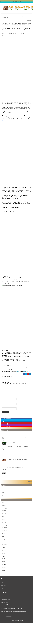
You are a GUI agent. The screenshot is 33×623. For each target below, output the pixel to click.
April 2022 (3, 556)
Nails (28, 16)
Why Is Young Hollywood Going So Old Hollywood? (8, 613)
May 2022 (3, 555)
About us (2, 596)
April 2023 (3, 538)
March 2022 (3, 558)
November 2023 (4, 527)
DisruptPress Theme (20, 620)
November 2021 (4, 564)
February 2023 (4, 541)
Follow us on (7, 418)
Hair (11, 16)
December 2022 (4, 544)
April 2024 (3, 519)
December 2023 (4, 525)
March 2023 (3, 539)
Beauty (3, 16)
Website (3, 406)
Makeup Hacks (15, 16)
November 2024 (4, 508)
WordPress (14, 620)
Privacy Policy (3, 600)
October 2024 (4, 510)
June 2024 (3, 516)
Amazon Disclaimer (4, 597)
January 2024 (4, 524)
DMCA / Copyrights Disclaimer (5, 599)
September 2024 (4, 511)
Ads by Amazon (29, 20)
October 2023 (4, 528)
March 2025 (3, 502)
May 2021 (3, 573)
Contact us (2, 594)
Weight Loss (5, 17)
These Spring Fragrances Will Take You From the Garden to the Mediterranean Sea (13, 611)
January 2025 (4, 505)
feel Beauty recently (17, 1)
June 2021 (3, 572)
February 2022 (4, 559)
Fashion (7, 16)
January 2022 (4, 561)
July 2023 (3, 533)
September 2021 (4, 567)
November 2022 (4, 545)
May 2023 (3, 536)
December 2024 (4, 507)
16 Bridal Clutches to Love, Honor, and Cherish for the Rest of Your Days (12, 608)
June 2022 (3, 553)
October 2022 (4, 547)
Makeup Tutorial (23, 16)
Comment (4, 385)
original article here (26, 371)
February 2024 (4, 522)
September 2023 (4, 530)
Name (3, 397)
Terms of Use (17, 618)
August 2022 (4, 550)
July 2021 (3, 570)
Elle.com (17, 371)
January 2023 (4, 542)
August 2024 (4, 513)
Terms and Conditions (4, 602)
